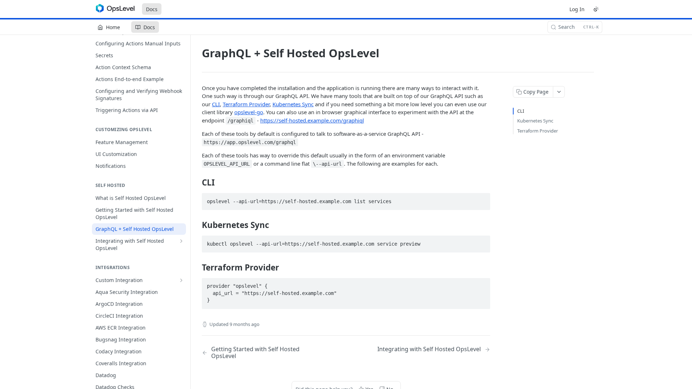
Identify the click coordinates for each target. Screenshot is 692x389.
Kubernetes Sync (293, 104)
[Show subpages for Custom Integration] (181, 280)
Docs (152, 9)
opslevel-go (248, 112)
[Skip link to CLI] (197, 182)
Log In (577, 9)
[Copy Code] (481, 199)
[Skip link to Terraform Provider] (197, 267)
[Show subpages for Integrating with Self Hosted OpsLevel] (181, 241)
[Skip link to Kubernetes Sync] (197, 225)
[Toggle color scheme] (596, 9)
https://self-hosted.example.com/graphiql (312, 120)
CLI (216, 104)
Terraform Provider (246, 104)
